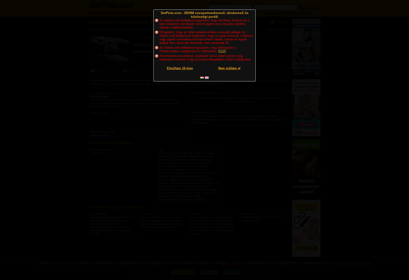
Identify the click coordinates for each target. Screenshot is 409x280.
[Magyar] (202, 77)
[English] (207, 77)
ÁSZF (222, 51)
